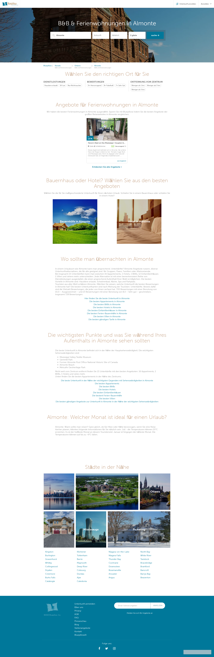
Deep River (82, 566)
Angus (112, 577)
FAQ (76, 617)
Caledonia (82, 581)
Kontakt (78, 631)
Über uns (78, 607)
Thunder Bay (115, 559)
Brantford (145, 566)
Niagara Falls (115, 555)
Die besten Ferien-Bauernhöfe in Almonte (107, 313)
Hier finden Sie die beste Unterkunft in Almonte (107, 298)
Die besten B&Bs (107, 386)
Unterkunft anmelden (84, 604)
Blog (76, 624)
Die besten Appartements (107, 383)
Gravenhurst (51, 559)
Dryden (48, 570)
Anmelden (157, 606)
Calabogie (50, 581)
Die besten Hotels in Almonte (107, 307)
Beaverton (145, 577)
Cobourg (81, 570)
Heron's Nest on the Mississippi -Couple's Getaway (109, 143)
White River (145, 555)
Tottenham (82, 555)
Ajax (79, 577)
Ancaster (113, 574)
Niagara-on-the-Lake (119, 551)
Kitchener (81, 551)
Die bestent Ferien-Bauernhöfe (107, 395)
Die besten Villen (107, 398)
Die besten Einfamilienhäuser (107, 392)
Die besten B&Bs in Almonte (107, 304)
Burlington (50, 555)
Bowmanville (115, 570)
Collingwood (51, 566)
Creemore (50, 574)
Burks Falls (50, 577)
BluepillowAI (80, 635)
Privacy (77, 610)
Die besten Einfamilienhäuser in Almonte (107, 310)
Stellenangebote (82, 628)
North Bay (145, 551)
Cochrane (113, 563)
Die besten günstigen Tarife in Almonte (107, 319)
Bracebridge (146, 563)
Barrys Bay (145, 574)
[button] (99, 648)
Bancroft (144, 570)
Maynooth (82, 563)
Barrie (80, 559)
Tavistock (144, 559)
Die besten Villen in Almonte (107, 316)
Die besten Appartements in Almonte (107, 301)
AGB (76, 614)
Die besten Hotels (107, 389)
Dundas (80, 574)
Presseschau (80, 621)
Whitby (48, 563)
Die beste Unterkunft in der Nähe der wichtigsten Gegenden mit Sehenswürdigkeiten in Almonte (107, 380)
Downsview (114, 566)
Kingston (49, 551)
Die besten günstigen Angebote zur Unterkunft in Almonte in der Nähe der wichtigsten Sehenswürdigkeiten (107, 401)
